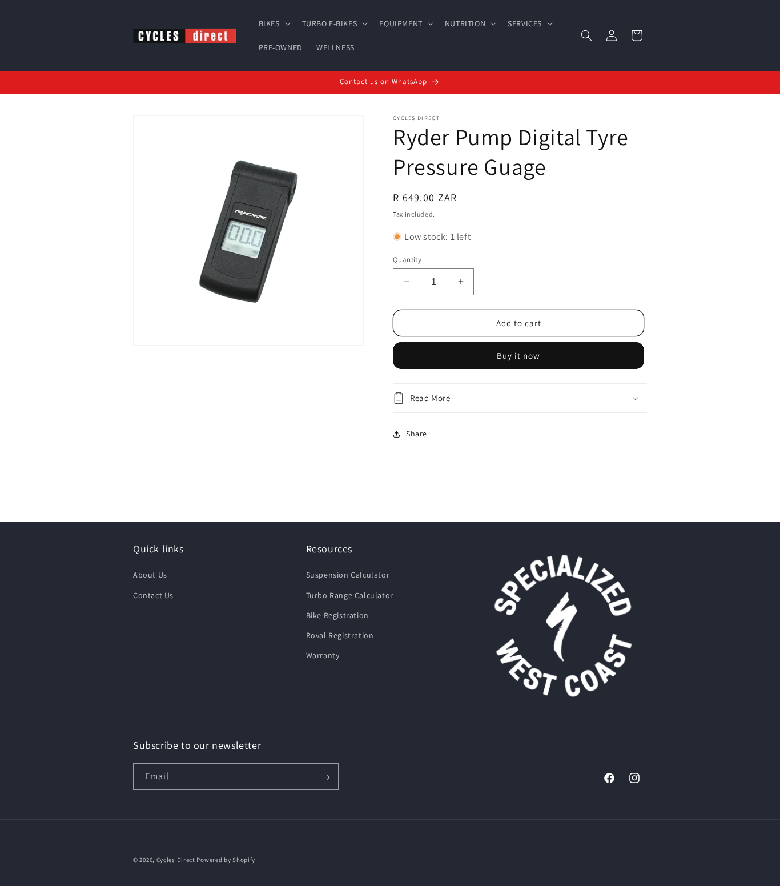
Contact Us (153, 595)
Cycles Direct (175, 860)
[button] (273, 23)
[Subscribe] (325, 777)
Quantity (407, 259)
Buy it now (518, 355)
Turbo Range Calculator (349, 595)
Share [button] (416, 433)
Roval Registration (340, 635)
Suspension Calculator (348, 575)
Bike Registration (337, 615)
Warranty (323, 655)
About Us (150, 575)
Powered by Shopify (225, 860)
